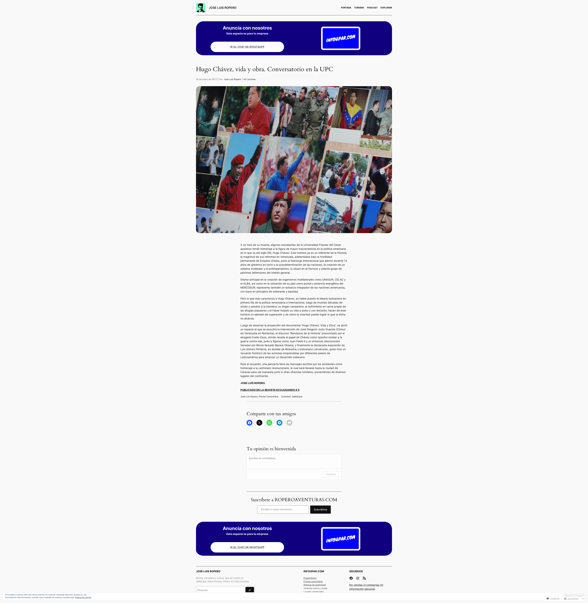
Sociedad (286, 396)
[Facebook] (351, 578)
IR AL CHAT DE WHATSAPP (247, 46)
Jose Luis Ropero (232, 79)
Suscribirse (320, 509)
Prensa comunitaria (313, 581)
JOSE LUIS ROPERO (222, 7)
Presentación (310, 578)
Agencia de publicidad (314, 584)
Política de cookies (83, 597)
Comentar (331, 474)
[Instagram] (358, 578)
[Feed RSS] (364, 578)
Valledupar (297, 396)
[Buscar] (249, 590)
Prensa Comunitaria (268, 396)
